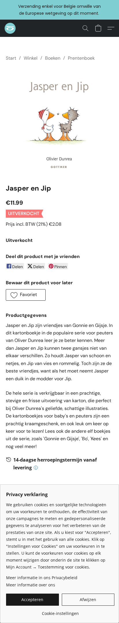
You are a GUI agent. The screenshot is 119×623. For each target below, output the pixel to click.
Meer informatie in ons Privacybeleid (41, 577)
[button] (10, 28)
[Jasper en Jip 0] (59, 121)
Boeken (52, 58)
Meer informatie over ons (30, 585)
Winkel (31, 58)
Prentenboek (81, 58)
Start (11, 58)
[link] (60, 611)
